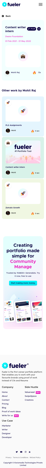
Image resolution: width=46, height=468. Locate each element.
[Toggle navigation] (40, 4)
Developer (7, 437)
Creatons (29, 400)
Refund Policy (35, 457)
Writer (5, 430)
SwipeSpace (31, 396)
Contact (5, 400)
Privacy (8, 457)
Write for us (10, 416)
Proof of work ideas (11, 412)
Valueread (32, 392)
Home (5, 392)
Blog (4, 408)
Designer (6, 434)
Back (7, 16)
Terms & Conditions (20, 457)
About (5, 396)
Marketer (6, 426)
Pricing (5, 404)
